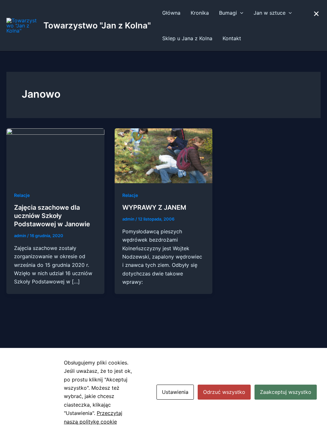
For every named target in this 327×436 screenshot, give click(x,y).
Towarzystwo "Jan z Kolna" (97, 25)
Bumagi (228, 13)
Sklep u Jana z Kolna (187, 38)
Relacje (22, 195)
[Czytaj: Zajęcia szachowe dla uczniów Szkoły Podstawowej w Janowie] (55, 155)
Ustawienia (175, 392)
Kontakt (232, 38)
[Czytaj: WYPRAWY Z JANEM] (164, 155)
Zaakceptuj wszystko (285, 392)
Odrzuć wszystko (224, 392)
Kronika (200, 13)
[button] (240, 13)
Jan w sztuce (269, 13)
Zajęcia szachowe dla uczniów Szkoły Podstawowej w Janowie (52, 216)
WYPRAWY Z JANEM (154, 207)
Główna (171, 13)
